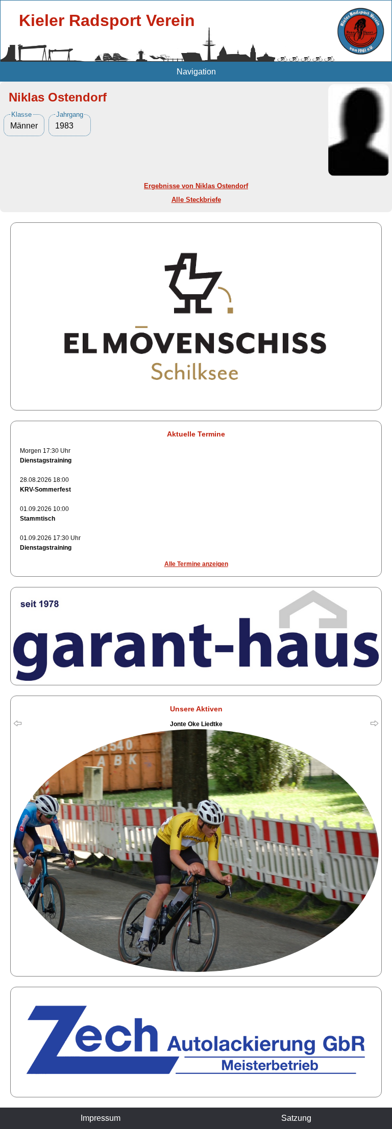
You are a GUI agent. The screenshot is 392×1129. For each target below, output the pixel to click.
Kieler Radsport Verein (107, 20)
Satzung (296, 1118)
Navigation (196, 71)
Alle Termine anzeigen (196, 564)
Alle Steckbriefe (196, 199)
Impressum (100, 1118)
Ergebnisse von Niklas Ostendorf (196, 186)
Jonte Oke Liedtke (196, 724)
